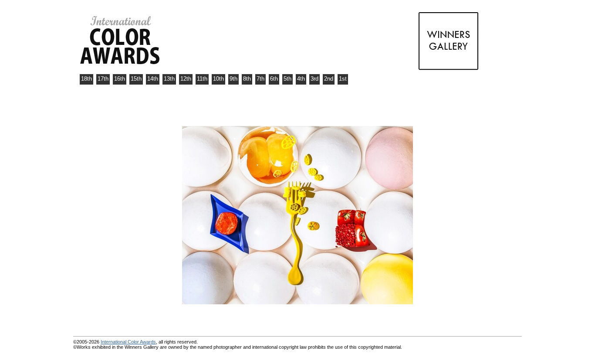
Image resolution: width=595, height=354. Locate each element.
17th (103, 78)
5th (287, 78)
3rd (314, 78)
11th (202, 78)
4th (301, 78)
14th (152, 78)
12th (185, 78)
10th (218, 78)
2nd (328, 78)
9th (233, 78)
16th (119, 78)
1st (343, 78)
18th (86, 78)
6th (274, 78)
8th (247, 78)
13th (169, 78)
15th (136, 78)
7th (260, 78)
